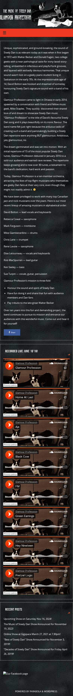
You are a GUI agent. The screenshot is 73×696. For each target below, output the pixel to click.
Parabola (35, 691)
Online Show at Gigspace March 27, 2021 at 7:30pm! (32, 634)
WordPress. (51, 691)
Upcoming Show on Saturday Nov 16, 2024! (27, 619)
